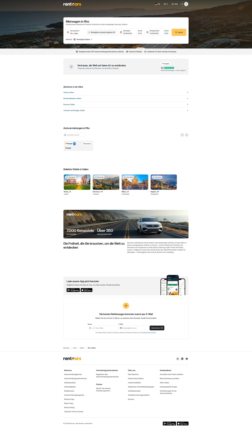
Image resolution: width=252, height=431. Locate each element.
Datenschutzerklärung (149, 332)
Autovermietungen (104, 234)
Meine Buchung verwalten (169, 378)
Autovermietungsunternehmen (75, 378)
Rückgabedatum (154, 31)
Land (74, 348)
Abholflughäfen (70, 387)
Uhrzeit (140, 31)
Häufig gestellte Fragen (168, 387)
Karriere (131, 399)
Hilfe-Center (164, 383)
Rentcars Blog (69, 407)
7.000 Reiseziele (80, 230)
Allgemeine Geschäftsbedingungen (141, 387)
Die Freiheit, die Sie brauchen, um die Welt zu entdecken (94, 245)
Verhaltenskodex (134, 391)
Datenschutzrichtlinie (136, 378)
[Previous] (182, 135)
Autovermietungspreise (73, 374)
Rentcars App (69, 399)
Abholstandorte (70, 383)
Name (90, 324)
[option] (126, 92)
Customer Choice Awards (73, 412)
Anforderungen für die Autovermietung (168, 392)
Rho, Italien (92, 348)
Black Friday (68, 403)
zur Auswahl (71, 234)
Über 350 (105, 230)
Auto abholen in (74, 31)
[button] (167, 63)
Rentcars (66, 348)
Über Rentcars (133, 374)
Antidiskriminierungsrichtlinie (138, 395)
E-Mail (121, 324)
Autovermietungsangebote (74, 395)
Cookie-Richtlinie (134, 383)
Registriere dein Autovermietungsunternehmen (107, 375)
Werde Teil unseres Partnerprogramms (103, 389)
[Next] (187, 135)
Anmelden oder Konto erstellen (171, 374)
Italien (82, 348)
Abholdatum (126, 31)
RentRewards (69, 391)
